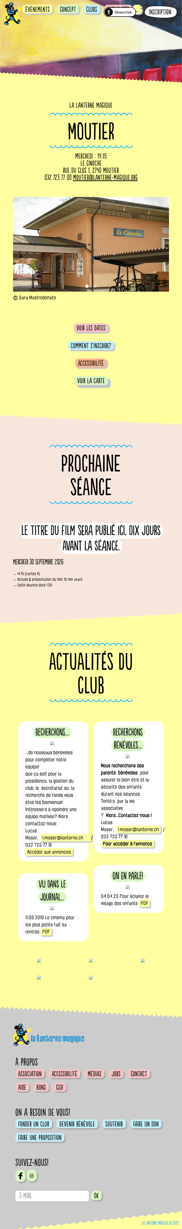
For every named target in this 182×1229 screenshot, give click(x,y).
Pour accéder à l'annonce (127, 843)
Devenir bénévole (77, 1124)
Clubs (91, 9)
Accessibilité (91, 363)
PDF (144, 903)
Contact (139, 1074)
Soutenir (114, 1124)
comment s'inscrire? (91, 346)
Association (30, 1074)
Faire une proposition (40, 1138)
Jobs (116, 1074)
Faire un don (146, 1124)
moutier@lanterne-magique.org (105, 178)
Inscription (160, 12)
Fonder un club (33, 1124)
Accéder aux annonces (49, 852)
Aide (22, 1087)
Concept (68, 9)
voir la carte (91, 381)
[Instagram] (32, 1175)
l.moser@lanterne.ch (62, 837)
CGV (59, 1087)
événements (37, 9)
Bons (41, 1087)
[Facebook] (20, 1176)
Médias (94, 1074)
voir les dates (91, 328)
